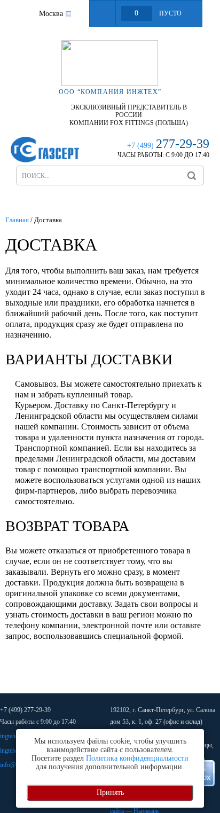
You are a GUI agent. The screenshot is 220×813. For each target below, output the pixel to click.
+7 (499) (168, 146)
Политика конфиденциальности (137, 758)
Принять (110, 792)
